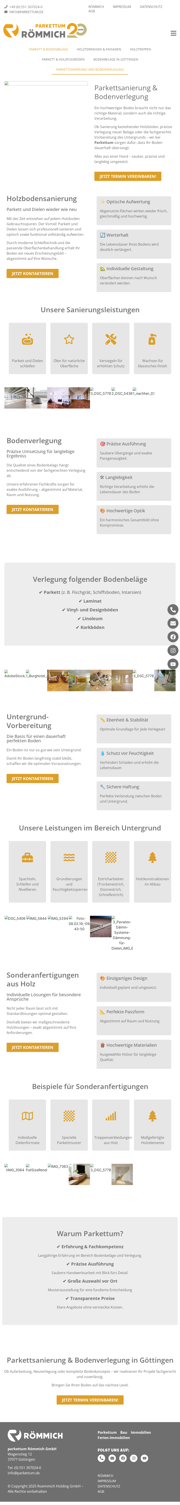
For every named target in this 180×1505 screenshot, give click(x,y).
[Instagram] (172, 650)
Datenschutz (151, 6)
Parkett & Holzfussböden (63, 59)
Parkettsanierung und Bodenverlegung (90, 69)
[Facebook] (172, 636)
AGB (91, 11)
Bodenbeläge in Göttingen (116, 59)
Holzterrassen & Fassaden (99, 49)
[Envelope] (172, 623)
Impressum (122, 6)
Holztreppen (140, 49)
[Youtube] (172, 664)
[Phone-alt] (172, 609)
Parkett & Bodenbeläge (48, 49)
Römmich (96, 6)
